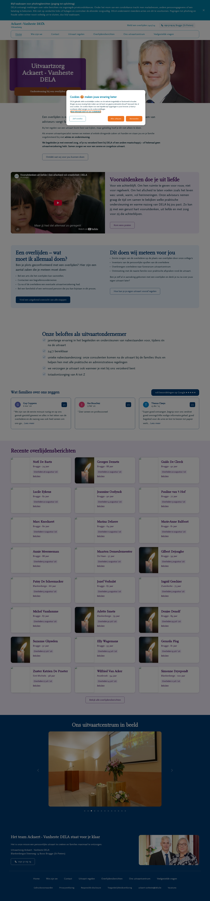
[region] (105, 107)
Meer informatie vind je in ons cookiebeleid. (86, 112)
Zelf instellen (78, 119)
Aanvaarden (134, 119)
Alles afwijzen (116, 119)
